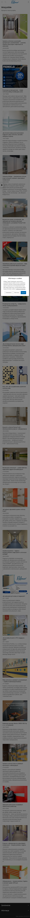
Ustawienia (8, 292)
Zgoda (23, 292)
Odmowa (16, 292)
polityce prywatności (20, 289)
